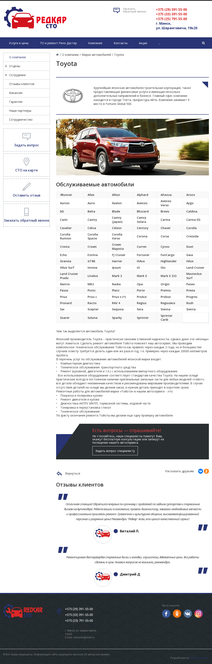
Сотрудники (17, 75)
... (159, 43)
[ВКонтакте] (200, 471)
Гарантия (15, 102)
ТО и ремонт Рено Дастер (58, 43)
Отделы (14, 66)
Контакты (121, 43)
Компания (95, 43)
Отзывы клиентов (21, 84)
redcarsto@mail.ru (83, 637)
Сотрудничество (21, 119)
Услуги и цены (19, 43)
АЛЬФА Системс (199, 658)
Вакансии (15, 93)
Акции (143, 43)
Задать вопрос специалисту (115, 451)
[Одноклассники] (206, 471)
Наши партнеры (20, 111)
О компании (17, 57)
